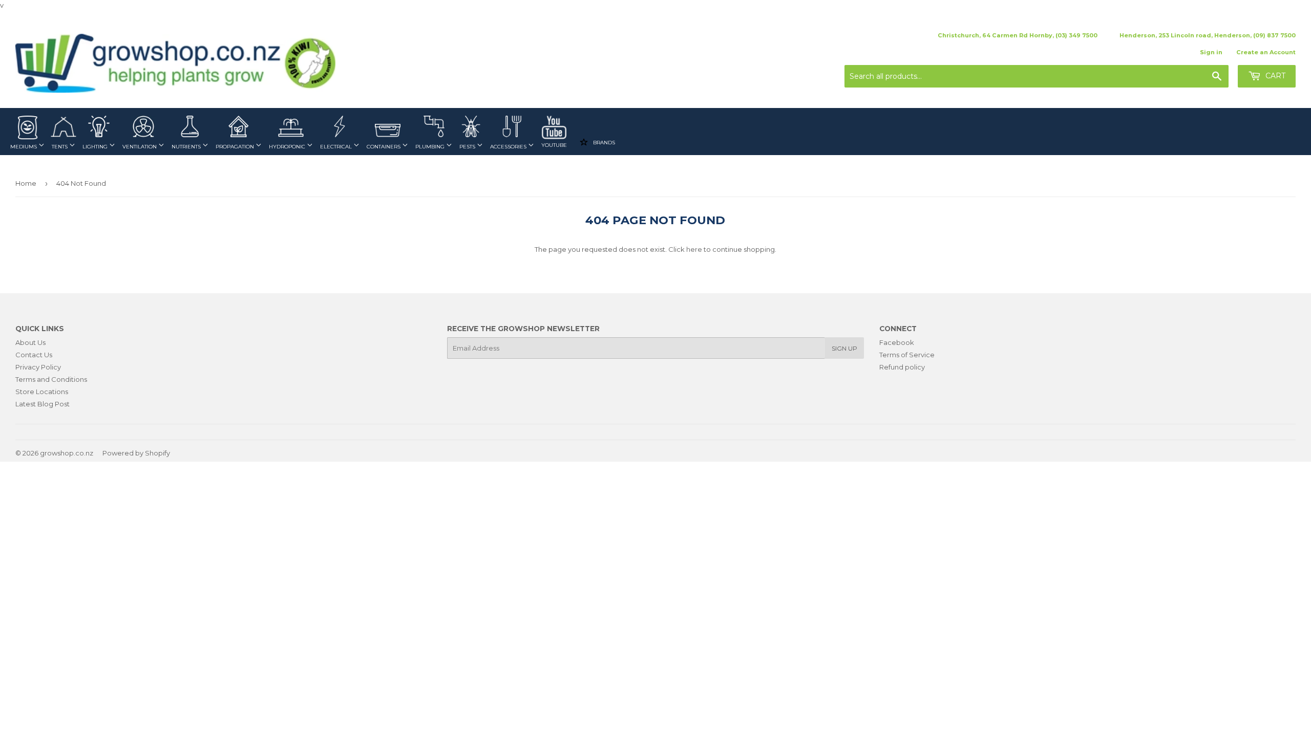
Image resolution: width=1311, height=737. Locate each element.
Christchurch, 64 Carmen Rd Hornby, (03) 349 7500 (1017, 35)
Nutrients (187, 146)
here (694, 249)
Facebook (896, 342)
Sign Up (844, 348)
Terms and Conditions (51, 379)
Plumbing (430, 146)
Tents (60, 146)
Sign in (1211, 52)
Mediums (24, 146)
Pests (468, 146)
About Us (30, 342)
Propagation (236, 146)
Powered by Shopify (136, 453)
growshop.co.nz (66, 453)
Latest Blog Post (42, 404)
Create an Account (1266, 52)
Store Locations (41, 391)
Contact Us (33, 355)
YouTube (554, 145)
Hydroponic (288, 146)
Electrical (336, 146)
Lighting (95, 146)
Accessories (509, 146)
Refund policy (902, 367)
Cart (1274, 75)
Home (25, 183)
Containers (384, 146)
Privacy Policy (38, 367)
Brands (603, 142)
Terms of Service (907, 355)
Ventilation (140, 146)
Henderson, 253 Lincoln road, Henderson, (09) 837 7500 (1207, 35)
